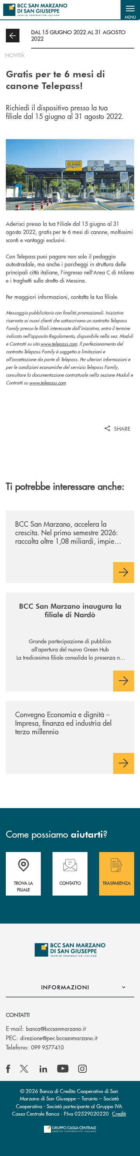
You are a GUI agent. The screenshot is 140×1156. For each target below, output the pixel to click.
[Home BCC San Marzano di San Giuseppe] (35, 9)
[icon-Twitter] (25, 1069)
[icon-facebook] (8, 1069)
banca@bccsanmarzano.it (56, 1028)
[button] (130, 9)
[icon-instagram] (82, 1069)
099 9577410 (47, 1047)
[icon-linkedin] (43, 1069)
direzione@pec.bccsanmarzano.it (58, 1038)
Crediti (119, 1113)
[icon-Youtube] (63, 1069)
